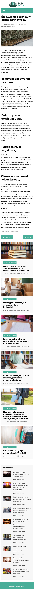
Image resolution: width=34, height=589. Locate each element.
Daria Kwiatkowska (8, 24)
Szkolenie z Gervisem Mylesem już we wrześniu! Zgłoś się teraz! (21, 474)
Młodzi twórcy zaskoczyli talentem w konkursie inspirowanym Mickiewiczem (16, 268)
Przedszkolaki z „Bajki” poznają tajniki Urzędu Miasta (16, 452)
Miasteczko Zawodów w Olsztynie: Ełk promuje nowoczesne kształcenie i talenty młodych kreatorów (15, 415)
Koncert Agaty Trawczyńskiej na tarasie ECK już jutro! (21, 560)
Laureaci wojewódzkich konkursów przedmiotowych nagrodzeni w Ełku (16, 341)
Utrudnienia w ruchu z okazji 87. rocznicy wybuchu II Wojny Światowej (22, 510)
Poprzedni (8, 237)
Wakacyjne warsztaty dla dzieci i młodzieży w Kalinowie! (14, 305)
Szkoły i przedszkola (9, 26)
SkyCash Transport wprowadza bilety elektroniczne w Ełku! (19, 537)
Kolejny (27, 237)
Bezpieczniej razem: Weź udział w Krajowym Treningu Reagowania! (22, 499)
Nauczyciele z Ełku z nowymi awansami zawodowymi (19, 549)
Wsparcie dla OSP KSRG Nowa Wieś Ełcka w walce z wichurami (21, 571)
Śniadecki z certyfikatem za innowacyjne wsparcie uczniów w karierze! (16, 378)
